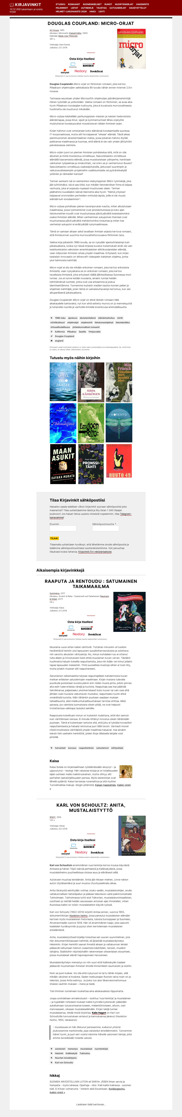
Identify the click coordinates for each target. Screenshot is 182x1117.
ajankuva (72, 318)
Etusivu (60, 4)
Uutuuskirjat (118, 8)
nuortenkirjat (101, 1048)
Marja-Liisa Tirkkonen (68, 36)
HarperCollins (75, 33)
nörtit (120, 318)
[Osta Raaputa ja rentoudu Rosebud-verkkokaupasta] (88, 630)
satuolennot (102, 748)
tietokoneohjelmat (104, 322)
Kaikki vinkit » (57, 1092)
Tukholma (85, 1053)
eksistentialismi (88, 318)
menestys (73, 1048)
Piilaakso (71, 331)
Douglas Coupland (64, 336)
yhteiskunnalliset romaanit (86, 327)
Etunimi (54, 524)
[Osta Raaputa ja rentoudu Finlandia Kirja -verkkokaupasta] (72, 630)
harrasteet (60, 748)
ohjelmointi (86, 322)
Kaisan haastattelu (105, 785)
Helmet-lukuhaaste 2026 (71, 11)
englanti (59, 340)
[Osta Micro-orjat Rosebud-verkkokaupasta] (90, 66)
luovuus (72, 748)
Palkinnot (62, 8)
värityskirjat (117, 748)
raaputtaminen (86, 748)
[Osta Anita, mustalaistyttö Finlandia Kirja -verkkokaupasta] (74, 848)
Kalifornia (60, 331)
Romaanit (74, 4)
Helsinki (59, 1053)
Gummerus (55, 593)
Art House (54, 30)
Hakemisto (142, 4)
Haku (93, 11)
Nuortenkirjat (124, 4)
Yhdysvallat (94, 331)
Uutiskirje (87, 8)
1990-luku (60, 318)
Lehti (102, 11)
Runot (108, 4)
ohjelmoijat (72, 322)
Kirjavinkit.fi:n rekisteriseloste (95, 551)
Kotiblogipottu (117, 1088)
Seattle (82, 331)
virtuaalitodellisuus (60, 327)
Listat (74, 8)
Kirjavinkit (28, 4)
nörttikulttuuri (57, 322)
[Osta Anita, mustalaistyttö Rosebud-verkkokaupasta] (90, 848)
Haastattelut (138, 8)
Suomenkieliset (92, 4)
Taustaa (101, 8)
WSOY (53, 817)
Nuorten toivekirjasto (66, 1058)
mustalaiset (86, 1048)
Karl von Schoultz (64, 1062)
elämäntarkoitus (106, 318)
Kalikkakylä (71, 1053)
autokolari (60, 1048)
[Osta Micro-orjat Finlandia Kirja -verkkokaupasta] (74, 66)
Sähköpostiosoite (104, 524)
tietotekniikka (123, 322)
